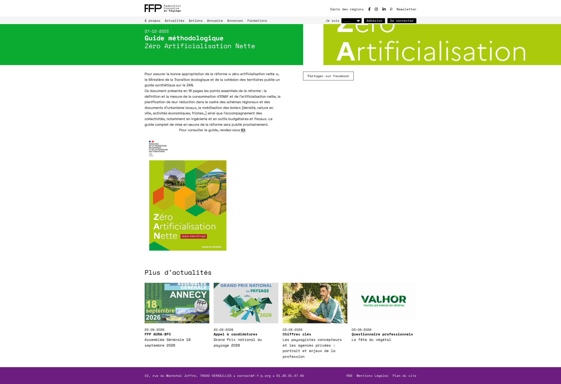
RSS (349, 375)
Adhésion (374, 20)
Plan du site (404, 375)
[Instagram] (376, 9)
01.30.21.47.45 (290, 375)
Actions (196, 20)
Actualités (175, 20)
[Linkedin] (384, 9)
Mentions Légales (372, 375)
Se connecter (402, 20)
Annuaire (215, 20)
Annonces (235, 20)
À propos (152, 20)
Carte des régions (347, 9)
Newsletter (406, 9)
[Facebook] (369, 9)
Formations (257, 20)
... (347, 20)
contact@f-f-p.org (254, 375)
